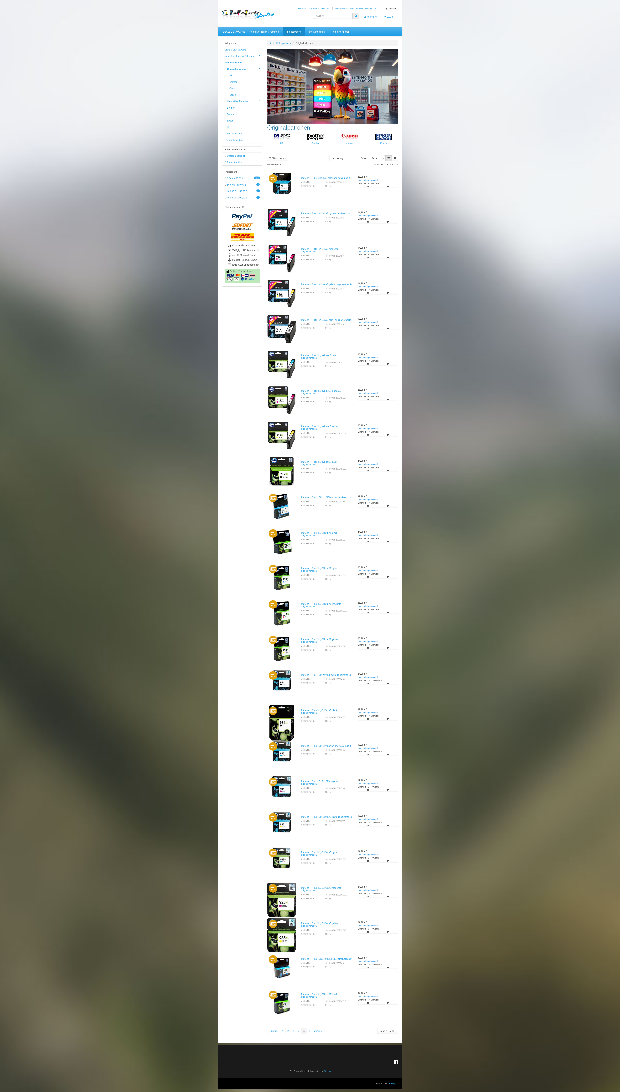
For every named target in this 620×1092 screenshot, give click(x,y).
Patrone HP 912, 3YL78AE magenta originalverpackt (319, 250)
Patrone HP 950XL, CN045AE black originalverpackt (319, 995)
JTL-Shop (391, 1083)
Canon (349, 143)
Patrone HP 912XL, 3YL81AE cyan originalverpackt (318, 356)
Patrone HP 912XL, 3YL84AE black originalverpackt (319, 463)
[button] (388, 158)
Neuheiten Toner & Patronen (264, 31)
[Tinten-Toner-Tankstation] (249, 15)
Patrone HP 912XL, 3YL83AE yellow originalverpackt (319, 427)
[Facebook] (396, 1061)
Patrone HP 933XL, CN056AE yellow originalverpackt (319, 640)
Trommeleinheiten (340, 31)
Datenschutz (313, 8)
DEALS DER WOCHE (234, 31)
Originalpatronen (236, 69)
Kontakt (359, 8)
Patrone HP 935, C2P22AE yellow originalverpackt (326, 816)
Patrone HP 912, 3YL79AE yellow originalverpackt (326, 284)
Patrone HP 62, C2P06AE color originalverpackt (325, 177)
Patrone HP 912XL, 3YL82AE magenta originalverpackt (321, 392)
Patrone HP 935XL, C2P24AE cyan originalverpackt (319, 853)
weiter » (318, 1030)
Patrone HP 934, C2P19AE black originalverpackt (326, 674)
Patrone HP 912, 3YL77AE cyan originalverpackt (326, 213)
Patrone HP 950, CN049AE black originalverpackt (326, 958)
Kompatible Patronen (237, 101)
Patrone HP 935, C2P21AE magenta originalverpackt (319, 782)
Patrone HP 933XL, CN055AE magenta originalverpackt (321, 605)
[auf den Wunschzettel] (388, 186)
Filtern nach (277, 158)
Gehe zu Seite (387, 1030)
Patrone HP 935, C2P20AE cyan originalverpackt (326, 745)
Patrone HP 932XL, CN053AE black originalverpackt (319, 534)
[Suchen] (356, 15)
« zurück (273, 1030)
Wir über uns (370, 8)
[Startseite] (271, 43)
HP (281, 143)
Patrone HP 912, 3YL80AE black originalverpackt (326, 319)
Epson (383, 143)
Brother (316, 143)
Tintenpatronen (293, 31)
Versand (327, 1071)
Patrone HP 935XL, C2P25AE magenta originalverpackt (321, 889)
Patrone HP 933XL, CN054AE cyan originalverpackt (319, 569)
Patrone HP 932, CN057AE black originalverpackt (326, 497)
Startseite (301, 8)
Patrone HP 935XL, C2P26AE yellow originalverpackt (319, 924)
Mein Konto (326, 8)
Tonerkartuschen (316, 31)
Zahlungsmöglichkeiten (343, 8)
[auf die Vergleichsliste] (368, 186)
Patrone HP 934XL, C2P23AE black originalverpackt (319, 711)
